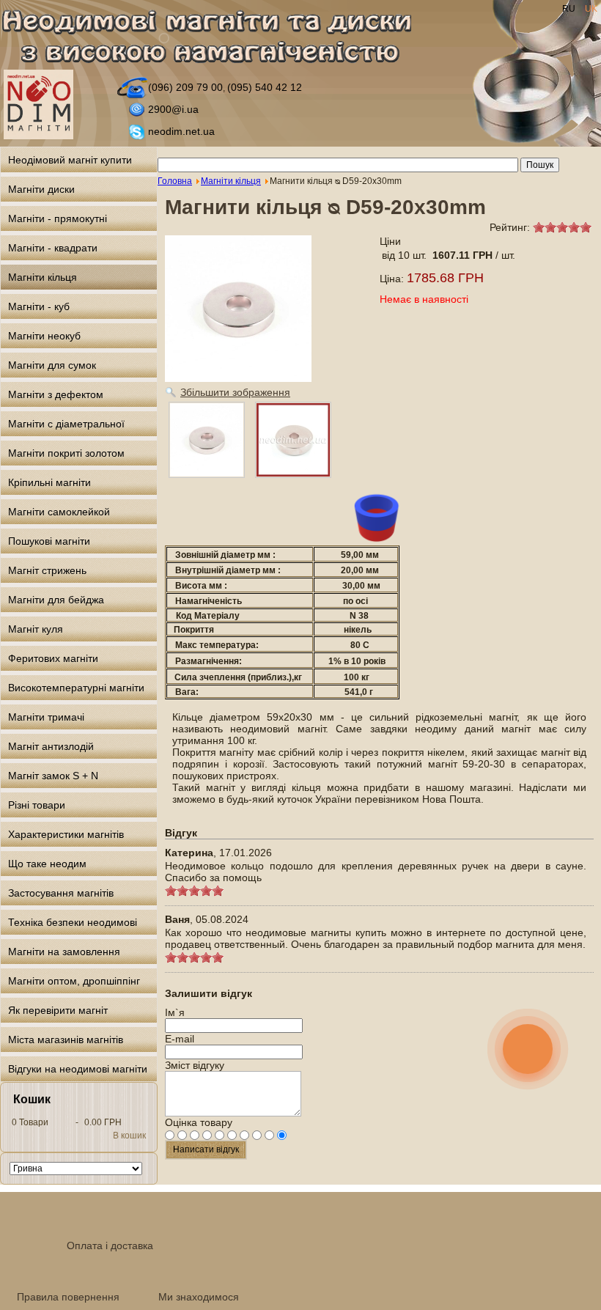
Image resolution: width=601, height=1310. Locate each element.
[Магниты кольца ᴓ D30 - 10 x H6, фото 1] (293, 440)
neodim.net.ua (181, 131)
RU (570, 9)
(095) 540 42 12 (264, 87)
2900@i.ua (173, 109)
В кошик (129, 1135)
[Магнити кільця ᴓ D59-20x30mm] (207, 440)
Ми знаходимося (198, 1297)
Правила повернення (68, 1297)
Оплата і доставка (110, 1245)
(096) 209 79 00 (185, 87)
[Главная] (215, 39)
